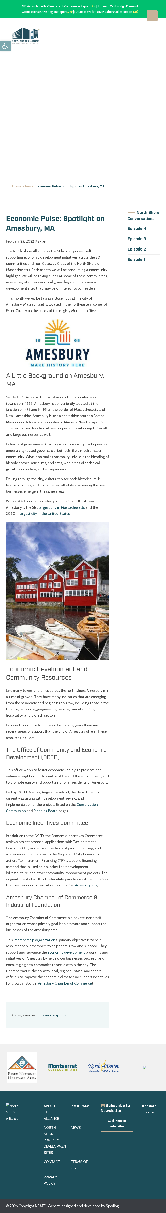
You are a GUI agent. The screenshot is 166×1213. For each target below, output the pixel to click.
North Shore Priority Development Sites (56, 1140)
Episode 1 (136, 259)
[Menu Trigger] (152, 15)
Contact (52, 1161)
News (29, 186)
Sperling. (113, 1206)
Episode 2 (137, 249)
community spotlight (53, 1015)
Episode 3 (137, 239)
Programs (80, 1106)
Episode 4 (137, 228)
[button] (5, 46)
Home (17, 186)
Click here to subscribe (117, 1123)
